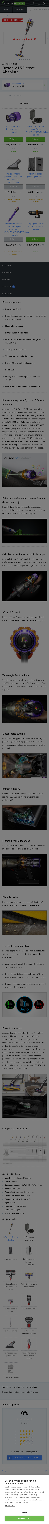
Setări (24, 1512)
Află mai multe (10, 1505)
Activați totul (24, 1518)
